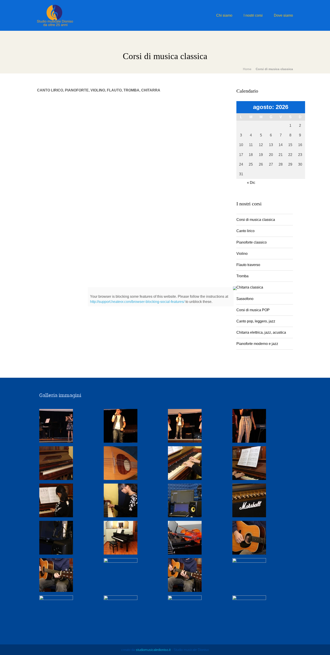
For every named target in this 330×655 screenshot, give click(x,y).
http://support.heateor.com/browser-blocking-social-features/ (137, 302)
